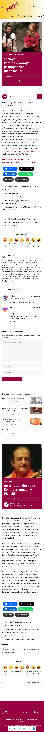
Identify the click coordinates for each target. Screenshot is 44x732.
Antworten (36, 296)
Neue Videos (7, 430)
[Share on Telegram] (24, 728)
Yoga (15, 225)
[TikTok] (40, 712)
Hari (16, 154)
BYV (13, 503)
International (23, 649)
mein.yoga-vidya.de (17, 267)
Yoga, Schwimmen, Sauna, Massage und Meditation (21, 151)
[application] (22, 96)
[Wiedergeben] (4, 96)
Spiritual (10, 225)
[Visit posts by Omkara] (6, 82)
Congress (14, 649)
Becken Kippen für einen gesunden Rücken (20, 636)
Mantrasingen (26, 222)
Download (29, 102)
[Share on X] (15, 728)
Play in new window (16, 102)
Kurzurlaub (26, 142)
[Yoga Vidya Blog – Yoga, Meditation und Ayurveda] (5, 712)
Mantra (17, 54)
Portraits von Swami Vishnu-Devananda (19, 640)
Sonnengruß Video (11, 193)
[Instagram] (37, 712)
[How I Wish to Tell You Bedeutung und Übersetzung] (36, 410)
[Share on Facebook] (10, 728)
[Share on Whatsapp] (19, 728)
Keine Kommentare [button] (33, 683)
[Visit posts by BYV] (6, 504)
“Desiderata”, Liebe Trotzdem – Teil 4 (18, 622)
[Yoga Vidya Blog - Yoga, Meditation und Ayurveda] (12, 6)
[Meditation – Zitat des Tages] (36, 400)
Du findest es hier (28, 116)
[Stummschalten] (39, 96)
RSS (11, 105)
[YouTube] (34, 712)
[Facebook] (32, 712)
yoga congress (34, 649)
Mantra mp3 (6, 222)
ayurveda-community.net (19, 265)
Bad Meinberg (9, 54)
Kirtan (33, 219)
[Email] (29, 728)
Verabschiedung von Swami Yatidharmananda (12, 420)
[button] (4, 6)
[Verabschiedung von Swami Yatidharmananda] (36, 421)
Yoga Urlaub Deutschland (14, 626)
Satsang (35, 222)
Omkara (15, 81)
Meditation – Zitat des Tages (13, 398)
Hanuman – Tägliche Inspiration (16, 197)
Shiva (4, 225)
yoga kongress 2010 (9, 652)
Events (17, 481)
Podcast (24, 54)
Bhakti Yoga (26, 219)
